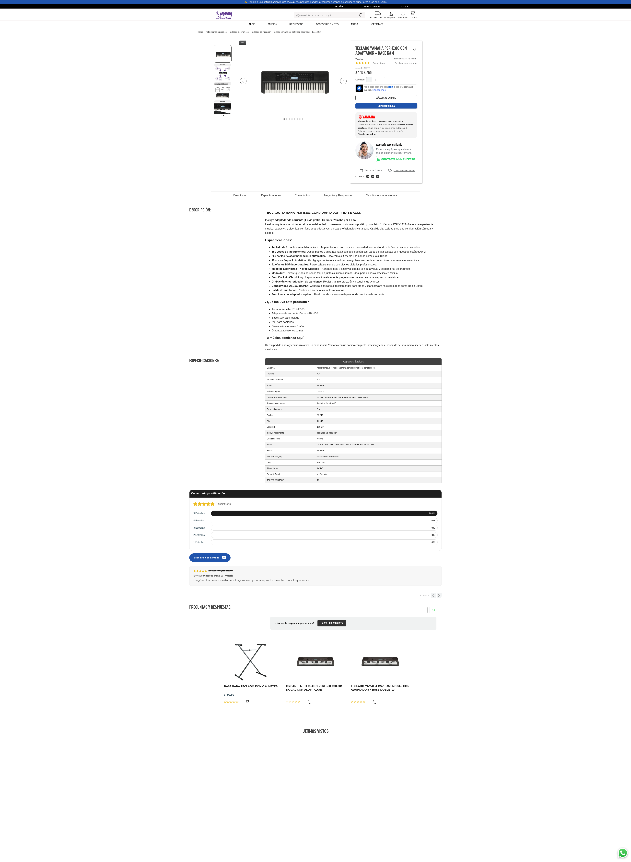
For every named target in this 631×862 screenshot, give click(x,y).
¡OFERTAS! (377, 24)
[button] (293, 81)
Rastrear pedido (378, 17)
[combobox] (322, 15)
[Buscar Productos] (360, 15)
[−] (369, 79)
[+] (382, 79)
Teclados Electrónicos (239, 32)
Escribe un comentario (406, 63)
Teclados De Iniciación (261, 32)
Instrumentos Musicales (216, 32)
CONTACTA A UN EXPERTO (398, 159)
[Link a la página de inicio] (201, 32)
